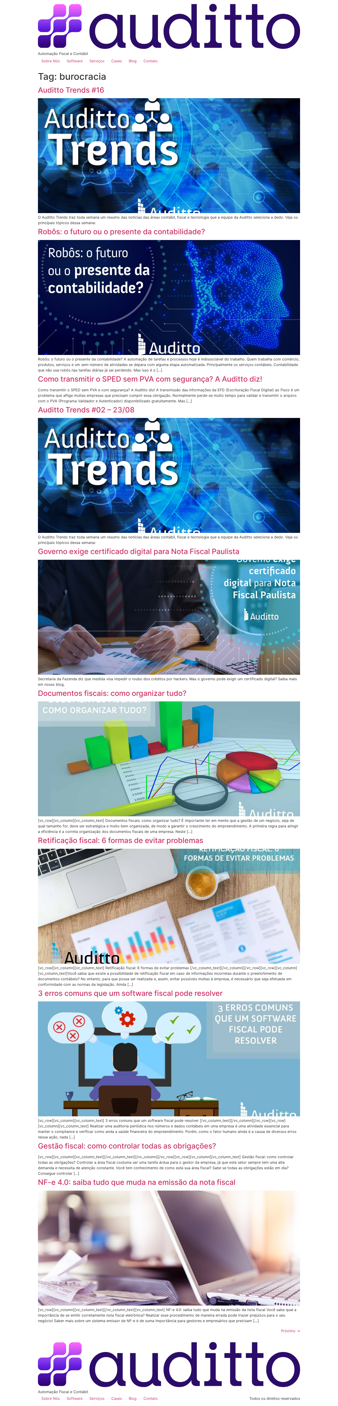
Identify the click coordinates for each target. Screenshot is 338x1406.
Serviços (96, 61)
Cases (116, 61)
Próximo (290, 1331)
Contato (150, 61)
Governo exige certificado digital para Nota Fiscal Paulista (138, 551)
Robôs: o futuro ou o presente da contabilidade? (121, 231)
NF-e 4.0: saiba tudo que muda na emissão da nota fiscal (136, 1182)
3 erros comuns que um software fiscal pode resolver (130, 993)
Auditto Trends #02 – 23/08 (86, 409)
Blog (133, 61)
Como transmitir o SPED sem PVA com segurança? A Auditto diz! (150, 378)
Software (75, 61)
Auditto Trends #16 (71, 90)
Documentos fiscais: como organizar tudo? (112, 693)
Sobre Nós (50, 61)
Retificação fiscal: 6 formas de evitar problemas (120, 840)
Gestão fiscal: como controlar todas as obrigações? (127, 1145)
